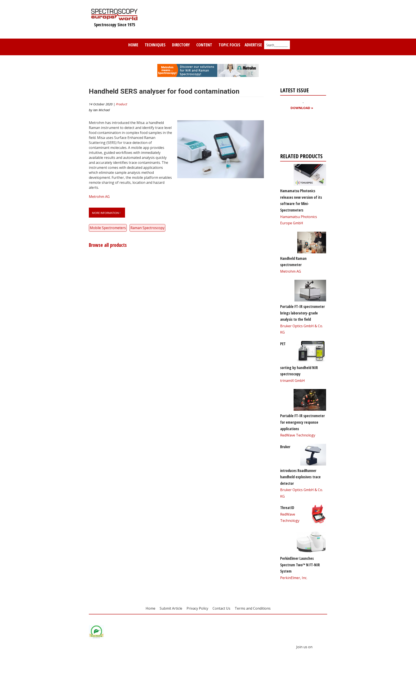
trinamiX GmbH (292, 380)
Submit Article (171, 608)
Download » (302, 107)
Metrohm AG (99, 196)
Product (121, 104)
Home (133, 45)
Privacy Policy (197, 608)
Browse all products (108, 245)
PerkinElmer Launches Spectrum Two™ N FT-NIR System (300, 565)
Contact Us (221, 608)
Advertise (253, 45)
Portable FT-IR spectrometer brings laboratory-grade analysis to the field (302, 313)
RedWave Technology (297, 435)
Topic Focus (229, 45)
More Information (105, 213)
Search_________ (277, 45)
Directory (181, 45)
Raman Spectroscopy (147, 227)
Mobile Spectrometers (108, 227)
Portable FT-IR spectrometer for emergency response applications (302, 422)
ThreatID (287, 507)
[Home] (114, 18)
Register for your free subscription (301, 132)
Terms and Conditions (253, 608)
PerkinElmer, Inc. (293, 577)
